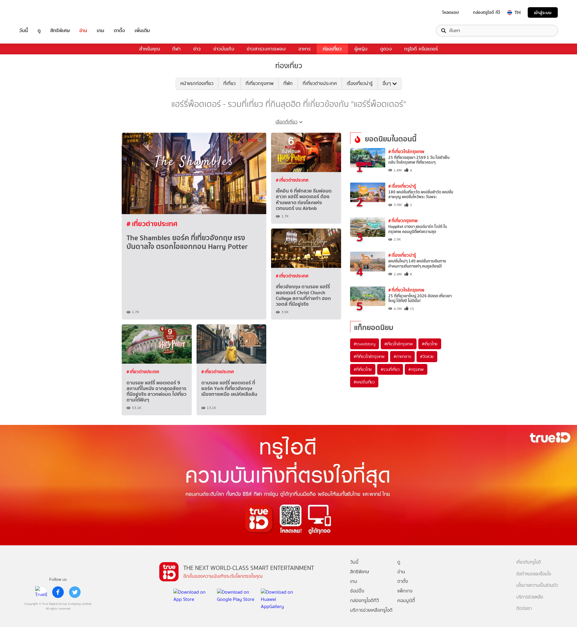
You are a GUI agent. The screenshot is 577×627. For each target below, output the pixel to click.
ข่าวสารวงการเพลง (266, 49)
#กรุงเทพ (416, 369)
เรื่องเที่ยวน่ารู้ (360, 83)
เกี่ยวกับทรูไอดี (528, 562)
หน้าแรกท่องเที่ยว (196, 83)
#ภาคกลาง (402, 356)
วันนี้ (23, 30)
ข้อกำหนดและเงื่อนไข (533, 574)
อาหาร (304, 49)
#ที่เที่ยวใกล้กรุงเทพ (369, 356)
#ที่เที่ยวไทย (363, 369)
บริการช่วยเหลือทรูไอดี (371, 610)
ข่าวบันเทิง (223, 49)
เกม (100, 30)
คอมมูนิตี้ (406, 600)
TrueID (37, 12)
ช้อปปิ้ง (357, 590)
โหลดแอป (450, 12)
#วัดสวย (427, 356)
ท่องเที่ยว (332, 49)
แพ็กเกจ (405, 590)
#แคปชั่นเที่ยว (364, 382)
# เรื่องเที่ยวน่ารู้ (402, 186)
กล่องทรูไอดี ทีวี (486, 12)
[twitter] (75, 592)
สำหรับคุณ (149, 49)
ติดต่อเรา (524, 608)
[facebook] (58, 592)
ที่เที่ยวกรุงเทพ (259, 83)
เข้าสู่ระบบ (542, 12)
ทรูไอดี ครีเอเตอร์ (421, 49)
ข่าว (197, 49)
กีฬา (176, 49)
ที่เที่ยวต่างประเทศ (320, 83)
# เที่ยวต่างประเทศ (152, 223)
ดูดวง (386, 49)
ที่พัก (288, 83)
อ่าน (83, 30)
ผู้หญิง (361, 49)
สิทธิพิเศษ (60, 30)
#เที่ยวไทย (430, 344)
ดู (39, 30)
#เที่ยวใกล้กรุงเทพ (398, 344)
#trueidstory (364, 344)
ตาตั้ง (119, 30)
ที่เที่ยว (229, 83)
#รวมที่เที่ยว (390, 369)
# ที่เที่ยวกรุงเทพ (403, 220)
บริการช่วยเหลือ (529, 597)
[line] (41, 592)
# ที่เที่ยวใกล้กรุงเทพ (406, 151)
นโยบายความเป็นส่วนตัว (537, 585)
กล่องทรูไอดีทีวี (364, 600)
